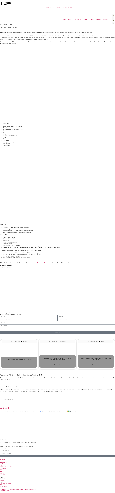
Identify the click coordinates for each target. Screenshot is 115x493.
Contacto (105, 19)
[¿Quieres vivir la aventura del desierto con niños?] (67, 420)
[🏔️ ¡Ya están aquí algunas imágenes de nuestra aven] (86, 420)
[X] (113, 20)
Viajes (69, 19)
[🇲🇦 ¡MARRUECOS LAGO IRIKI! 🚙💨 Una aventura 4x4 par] (48, 420)
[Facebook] (113, 15)
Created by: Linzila (4, 490)
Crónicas (98, 19)
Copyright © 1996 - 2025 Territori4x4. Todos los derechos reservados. (18, 489)
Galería (85, 19)
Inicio (64, 19)
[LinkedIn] (113, 23)
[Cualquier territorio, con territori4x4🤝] (9, 420)
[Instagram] (5, 3)
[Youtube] (9, 3)
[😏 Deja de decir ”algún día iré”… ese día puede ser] (105, 420)
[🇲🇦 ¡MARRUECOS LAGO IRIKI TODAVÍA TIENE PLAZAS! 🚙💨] (28, 420)
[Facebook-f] (1, 3)
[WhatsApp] (113, 17)
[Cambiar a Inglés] (111, 19)
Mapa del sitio (3, 462)
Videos (92, 19)
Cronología (78, 19)
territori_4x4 (5, 408)
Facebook (2, 459)
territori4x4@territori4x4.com (43, 262)
